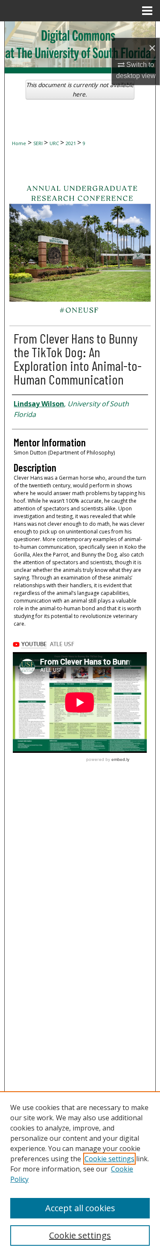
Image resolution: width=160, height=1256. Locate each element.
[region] (80, 1173)
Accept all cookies (80, 1208)
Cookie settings (109, 1158)
